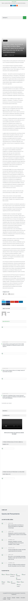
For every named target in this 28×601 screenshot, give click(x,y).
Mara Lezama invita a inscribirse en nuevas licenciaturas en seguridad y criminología (14, 3)
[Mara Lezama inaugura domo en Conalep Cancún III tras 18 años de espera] (14, 361)
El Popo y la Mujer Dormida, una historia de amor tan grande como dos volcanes (16, 565)
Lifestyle (13, 597)
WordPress (14, 594)
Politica (5, 40)
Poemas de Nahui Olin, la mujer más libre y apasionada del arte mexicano (17, 550)
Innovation (23, 597)
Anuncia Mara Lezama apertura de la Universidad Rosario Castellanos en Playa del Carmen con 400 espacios (13, 345)
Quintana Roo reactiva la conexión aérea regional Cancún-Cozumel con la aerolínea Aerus (17, 535)
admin (5, 55)
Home (5, 597)
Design (8, 599)
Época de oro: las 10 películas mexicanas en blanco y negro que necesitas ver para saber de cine (17, 558)
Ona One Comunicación (15, 593)
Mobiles (18, 597)
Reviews (9, 597)
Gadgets (4, 599)
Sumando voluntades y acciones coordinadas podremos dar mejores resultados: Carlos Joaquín (16, 543)
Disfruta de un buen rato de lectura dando (14, 432)
